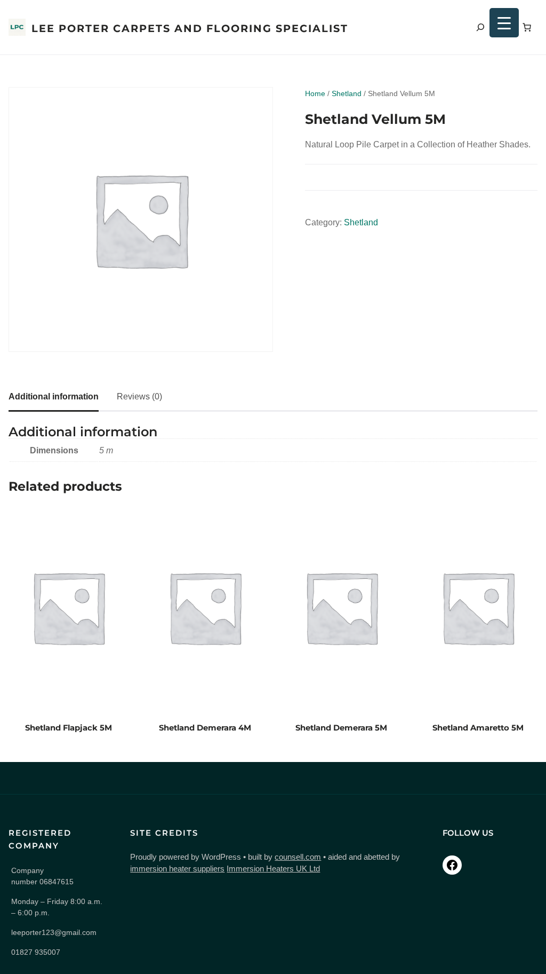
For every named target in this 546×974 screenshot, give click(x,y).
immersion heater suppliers (177, 869)
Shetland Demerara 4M (205, 728)
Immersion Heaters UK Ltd (273, 869)
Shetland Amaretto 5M (478, 728)
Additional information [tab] (54, 396)
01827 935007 (35, 952)
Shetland (347, 93)
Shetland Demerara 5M (341, 728)
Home (315, 93)
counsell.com (298, 857)
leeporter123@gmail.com (54, 932)
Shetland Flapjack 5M (68, 728)
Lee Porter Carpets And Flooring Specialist (189, 28)
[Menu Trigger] (504, 22)
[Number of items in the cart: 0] (526, 27)
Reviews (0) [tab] (139, 396)
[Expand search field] (480, 27)
